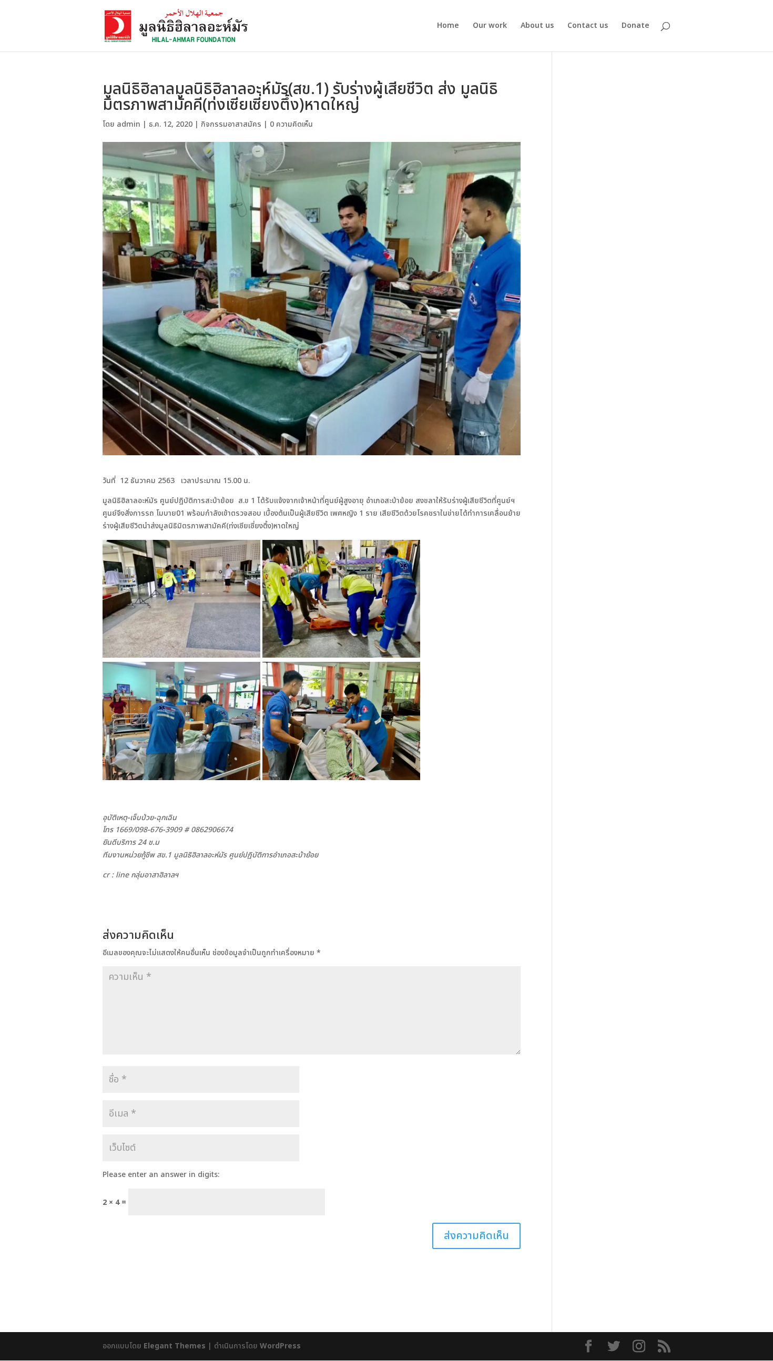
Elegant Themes (175, 1346)
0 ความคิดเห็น (291, 124)
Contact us (587, 26)
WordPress (280, 1346)
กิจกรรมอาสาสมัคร (231, 124)
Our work (490, 26)
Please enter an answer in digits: (161, 1174)
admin (128, 124)
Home (448, 26)
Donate (635, 26)
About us (537, 26)
